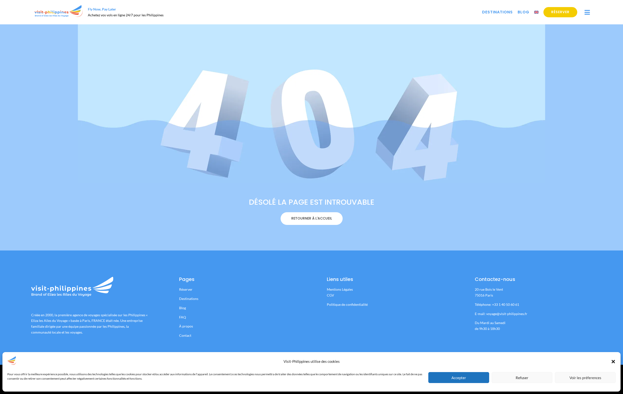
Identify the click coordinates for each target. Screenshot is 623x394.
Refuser (522, 377)
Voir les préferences (585, 377)
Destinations (497, 12)
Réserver (560, 12)
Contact (185, 335)
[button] (613, 361)
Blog (523, 12)
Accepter (458, 377)
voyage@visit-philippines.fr (506, 314)
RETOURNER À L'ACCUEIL (311, 218)
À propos (186, 326)
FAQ (182, 317)
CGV (330, 295)
